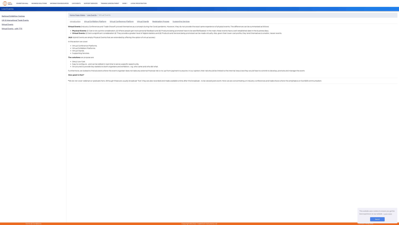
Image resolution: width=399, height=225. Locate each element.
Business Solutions (39, 3)
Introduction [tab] (75, 21)
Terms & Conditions (33, 224)
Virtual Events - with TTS (12, 29)
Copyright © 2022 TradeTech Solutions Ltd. (199, 224)
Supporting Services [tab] (181, 21)
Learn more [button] (388, 214)
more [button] (124, 3)
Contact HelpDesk (365, 224)
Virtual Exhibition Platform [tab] (95, 21)
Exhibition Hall (22, 3)
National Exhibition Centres (13, 16)
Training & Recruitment (110, 3)
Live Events (76, 3)
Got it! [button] (377, 219)
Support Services (90, 3)
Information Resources (59, 3)
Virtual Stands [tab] (143, 21)
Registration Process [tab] (160, 21)
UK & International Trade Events (15, 20)
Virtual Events (7, 25)
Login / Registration (139, 3)
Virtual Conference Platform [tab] (122, 21)
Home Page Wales (77, 15)
